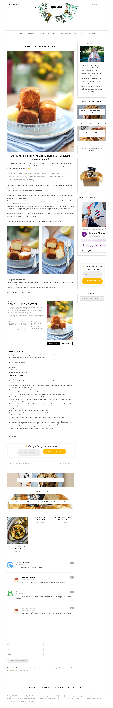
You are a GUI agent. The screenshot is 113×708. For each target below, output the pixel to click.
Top (104, 703)
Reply (72, 563)
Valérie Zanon (23, 463)
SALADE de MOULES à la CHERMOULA (17, 548)
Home (20, 34)
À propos (30, 34)
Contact (91, 34)
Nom (8, 644)
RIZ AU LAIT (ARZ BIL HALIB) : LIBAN (64, 519)
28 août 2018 (11, 463)
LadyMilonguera (22, 562)
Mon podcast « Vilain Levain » (72, 34)
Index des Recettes (47, 34)
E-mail (9, 649)
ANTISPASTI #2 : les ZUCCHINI (40, 519)
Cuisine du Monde (40, 43)
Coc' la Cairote (28, 577)
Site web (9, 654)
